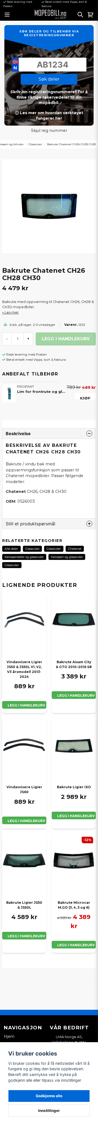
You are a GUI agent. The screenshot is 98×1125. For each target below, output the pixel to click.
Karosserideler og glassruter (24, 557)
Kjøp (85, 397)
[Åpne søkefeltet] (80, 14)
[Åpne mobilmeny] (7, 14)
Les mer (12, 312)
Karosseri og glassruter (67, 557)
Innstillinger (49, 1110)
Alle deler (11, 549)
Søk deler (49, 79)
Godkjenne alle (49, 1096)
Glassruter (35, 144)
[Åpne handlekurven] (90, 14)
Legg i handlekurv (26, 705)
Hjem (9, 1036)
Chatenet (74, 549)
